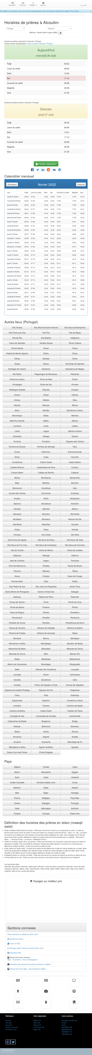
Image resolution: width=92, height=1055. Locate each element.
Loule (46, 425)
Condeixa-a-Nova (75, 700)
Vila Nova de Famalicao (46, 544)
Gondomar (46, 679)
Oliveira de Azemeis (46, 633)
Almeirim (75, 503)
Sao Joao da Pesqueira (46, 586)
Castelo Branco (17, 467)
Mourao (46, 405)
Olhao (46, 394)
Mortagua (75, 638)
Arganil (46, 736)
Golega (46, 436)
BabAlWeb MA (67, 1027)
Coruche (75, 456)
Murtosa (17, 638)
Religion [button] (33, 5)
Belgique (46, 797)
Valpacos (17, 555)
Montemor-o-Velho (17, 643)
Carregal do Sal (17, 715)
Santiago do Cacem (17, 368)
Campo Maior (17, 472)
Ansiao (17, 498)
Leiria (17, 431)
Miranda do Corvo (17, 653)
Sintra (46, 353)
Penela (46, 612)
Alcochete (74, 513)
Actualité (18, 984)
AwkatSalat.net (67, 1034)
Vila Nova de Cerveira (75, 544)
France (17, 797)
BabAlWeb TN (67, 1032)
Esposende (17, 700)
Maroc (17, 772)
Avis (75, 488)
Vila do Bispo (75, 332)
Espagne (46, 803)
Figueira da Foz (46, 690)
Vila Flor (46, 332)
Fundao (17, 684)
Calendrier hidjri (15, 953)
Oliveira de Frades (17, 633)
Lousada (75, 669)
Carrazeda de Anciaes (46, 715)
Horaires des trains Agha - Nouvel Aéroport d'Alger (28, 969)
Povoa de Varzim (17, 601)
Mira (46, 653)
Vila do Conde (17, 550)
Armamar (17, 736)
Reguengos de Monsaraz (46, 374)
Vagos (46, 560)
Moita (46, 415)
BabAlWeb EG (67, 1029)
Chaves (46, 705)
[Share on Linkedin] (43, 170)
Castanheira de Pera (46, 467)
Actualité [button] (12, 5)
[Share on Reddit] (48, 170)
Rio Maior (17, 374)
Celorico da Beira (17, 710)
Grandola (17, 436)
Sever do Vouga (75, 576)
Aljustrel (46, 508)
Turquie (17, 813)
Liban (46, 777)
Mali (17, 792)
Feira (17, 695)
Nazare (17, 405)
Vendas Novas (46, 342)
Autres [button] (42, 5)
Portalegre (17, 384)
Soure (17, 576)
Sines (74, 353)
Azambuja (46, 488)
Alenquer (17, 513)
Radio (18, 995)
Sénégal (75, 792)
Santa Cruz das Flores (17, 752)
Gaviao (75, 436)
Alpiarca (17, 503)
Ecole (64, 1025)
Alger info (37, 1029)
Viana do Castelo (75, 550)
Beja (17, 482)
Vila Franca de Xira (17, 332)
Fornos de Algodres (75, 684)
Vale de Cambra (17, 560)
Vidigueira (74, 337)
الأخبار (46, 984)
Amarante (46, 741)
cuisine (74, 1006)
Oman (75, 782)
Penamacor (17, 617)
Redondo (75, 374)
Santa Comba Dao (46, 591)
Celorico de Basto (75, 705)
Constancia (17, 462)
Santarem (46, 368)
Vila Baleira (46, 337)
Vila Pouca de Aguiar (17, 539)
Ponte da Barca (17, 607)
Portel (75, 379)
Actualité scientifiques (69, 1020)
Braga (75, 721)
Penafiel (46, 617)
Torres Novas (17, 348)
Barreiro (74, 482)
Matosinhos (75, 658)
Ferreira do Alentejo (46, 446)
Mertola (74, 415)
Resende (75, 596)
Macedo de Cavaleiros (46, 669)
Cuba (46, 456)
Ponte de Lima (74, 601)
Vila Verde (46, 534)
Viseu (45, 529)
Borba (17, 477)
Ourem (17, 394)
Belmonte (46, 726)
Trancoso (75, 560)
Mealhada (46, 658)
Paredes (46, 622)
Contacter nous (11, 1029)
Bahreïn (17, 787)
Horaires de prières (16, 939)
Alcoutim (46, 513)
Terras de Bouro (75, 565)
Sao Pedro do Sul (17, 586)
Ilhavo (46, 674)
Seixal (46, 363)
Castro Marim (75, 462)
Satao (75, 581)
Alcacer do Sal (74, 519)
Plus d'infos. (75, 11)
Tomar (46, 348)
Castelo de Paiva (74, 710)
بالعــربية (83, 5)
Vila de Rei (17, 337)
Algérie (17, 766)
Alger (9, 959)
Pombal (74, 384)
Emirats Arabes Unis (46, 782)
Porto (46, 601)
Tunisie (46, 766)
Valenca (74, 555)
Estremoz (46, 451)
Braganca (46, 721)
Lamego (17, 674)
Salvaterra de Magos (75, 368)
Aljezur (75, 508)
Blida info (37, 1023)
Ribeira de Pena (46, 596)
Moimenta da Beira (17, 648)
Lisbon (75, 425)
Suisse (17, 803)
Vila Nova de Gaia (75, 539)
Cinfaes (46, 576)
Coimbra (17, 705)
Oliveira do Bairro (75, 627)
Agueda (74, 747)
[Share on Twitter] (37, 170)
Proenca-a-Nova (17, 379)
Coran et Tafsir (14, 943)
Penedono (74, 612)
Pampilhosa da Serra (75, 622)
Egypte (75, 772)
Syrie (17, 777)
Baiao (17, 731)
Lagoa (46, 431)
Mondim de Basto (75, 643)
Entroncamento (75, 451)
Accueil (8, 1020)
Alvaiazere (75, 498)
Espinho (46, 700)
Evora (17, 451)
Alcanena (46, 519)
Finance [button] (22, 5)
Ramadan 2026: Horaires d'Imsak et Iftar (24, 948)
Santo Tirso (75, 586)
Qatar (45, 787)
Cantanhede (74, 715)
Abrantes (46, 524)
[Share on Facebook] (32, 170)
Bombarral (46, 477)
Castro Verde (46, 462)
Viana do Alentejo (17, 342)
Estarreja (75, 695)
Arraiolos (75, 493)
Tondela (45, 565)
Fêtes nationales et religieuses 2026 (20, 934)
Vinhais (75, 529)
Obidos (46, 399)
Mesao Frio (75, 653)
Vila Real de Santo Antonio (46, 327)
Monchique (17, 415)
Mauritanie (46, 772)
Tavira (75, 348)
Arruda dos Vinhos (17, 493)
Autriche (75, 808)
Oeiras (17, 399)
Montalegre (46, 643)
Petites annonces (12, 1027)
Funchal (17, 441)
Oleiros (75, 394)
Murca (46, 638)
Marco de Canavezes (17, 664)
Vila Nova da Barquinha (74, 327)
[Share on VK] (54, 170)
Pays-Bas (75, 797)
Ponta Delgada (46, 752)
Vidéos (46, 995)
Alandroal (17, 524)
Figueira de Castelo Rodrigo (17, 690)
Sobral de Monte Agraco (17, 353)
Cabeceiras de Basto (17, 721)
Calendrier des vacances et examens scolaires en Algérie (30, 964)
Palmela (46, 389)
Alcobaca (17, 519)
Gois (75, 679)
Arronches (46, 493)
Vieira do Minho (46, 550)
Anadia (75, 736)
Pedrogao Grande (17, 389)
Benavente (75, 477)
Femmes (46, 1006)
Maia (17, 669)
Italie (17, 808)
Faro (75, 446)
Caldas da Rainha (46, 472)
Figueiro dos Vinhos (75, 441)
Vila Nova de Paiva (45, 539)
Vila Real (75, 534)
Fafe (46, 695)
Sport (74, 995)
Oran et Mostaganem (30, 959)
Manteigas (46, 664)
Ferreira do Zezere (17, 446)
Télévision (74, 984)
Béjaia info (37, 1020)
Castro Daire (46, 710)
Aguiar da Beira (46, 747)
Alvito (46, 498)
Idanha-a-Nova (75, 431)
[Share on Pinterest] (59, 170)
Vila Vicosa (17, 327)
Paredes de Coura (17, 622)
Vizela (17, 529)
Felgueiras (75, 690)
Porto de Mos (46, 379)
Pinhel (75, 607)
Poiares (46, 607)
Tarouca (17, 570)
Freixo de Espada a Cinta (46, 684)
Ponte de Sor (46, 384)
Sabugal (75, 591)
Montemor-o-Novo (75, 410)
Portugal (75, 803)
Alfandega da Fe (74, 741)
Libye (74, 766)
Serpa (17, 363)
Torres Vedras (75, 342)
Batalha (46, 482)
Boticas (17, 726)
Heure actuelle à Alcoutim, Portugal (39, 43)
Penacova (74, 617)
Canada (45, 813)
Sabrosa (17, 596)
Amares (17, 741)
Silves (17, 358)
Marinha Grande (17, 420)
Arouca (75, 731)
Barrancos (17, 488)
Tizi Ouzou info (39, 1027)
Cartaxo (74, 467)
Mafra (46, 420)
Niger (46, 792)
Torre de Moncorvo (17, 565)
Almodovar (46, 503)
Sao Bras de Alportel (75, 363)
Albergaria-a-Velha (17, 747)
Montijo (46, 410)
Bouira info (37, 1025)
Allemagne (46, 808)
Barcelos (75, 726)
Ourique (74, 389)
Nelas (74, 633)
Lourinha (17, 425)
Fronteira (46, 441)
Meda (17, 658)
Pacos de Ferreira (17, 627)
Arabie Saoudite (17, 782)
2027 (36, 934)
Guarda (17, 679)
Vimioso (17, 534)
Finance (18, 1006)
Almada (17, 508)
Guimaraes (75, 674)
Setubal (46, 358)
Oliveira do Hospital (46, 627)
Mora (17, 410)
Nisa (75, 399)
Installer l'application (47, 163)
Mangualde (75, 664)
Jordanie (75, 777)
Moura (75, 405)
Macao (75, 420)
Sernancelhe (17, 581)
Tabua (75, 570)
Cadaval (75, 472)
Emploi (64, 1023)
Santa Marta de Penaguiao (17, 591)
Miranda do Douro (75, 648)
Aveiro (46, 731)
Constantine (17, 959)
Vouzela (74, 524)
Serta (74, 358)
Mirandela (46, 648)
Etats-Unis (75, 813)
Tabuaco (46, 570)
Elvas (17, 456)
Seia (46, 581)
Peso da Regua (17, 612)
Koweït (75, 787)
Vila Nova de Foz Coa (17, 544)
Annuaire (9, 1025)
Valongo (46, 555)
